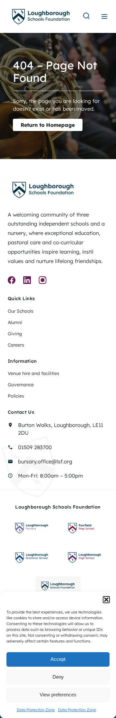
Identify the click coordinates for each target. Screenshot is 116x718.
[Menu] (104, 16)
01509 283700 (35, 447)
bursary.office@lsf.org (45, 461)
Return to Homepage (48, 125)
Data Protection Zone (36, 709)
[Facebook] (11, 281)
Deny (58, 677)
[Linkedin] (27, 281)
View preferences (58, 694)
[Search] (86, 16)
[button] (106, 599)
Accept (58, 659)
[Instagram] (42, 281)
